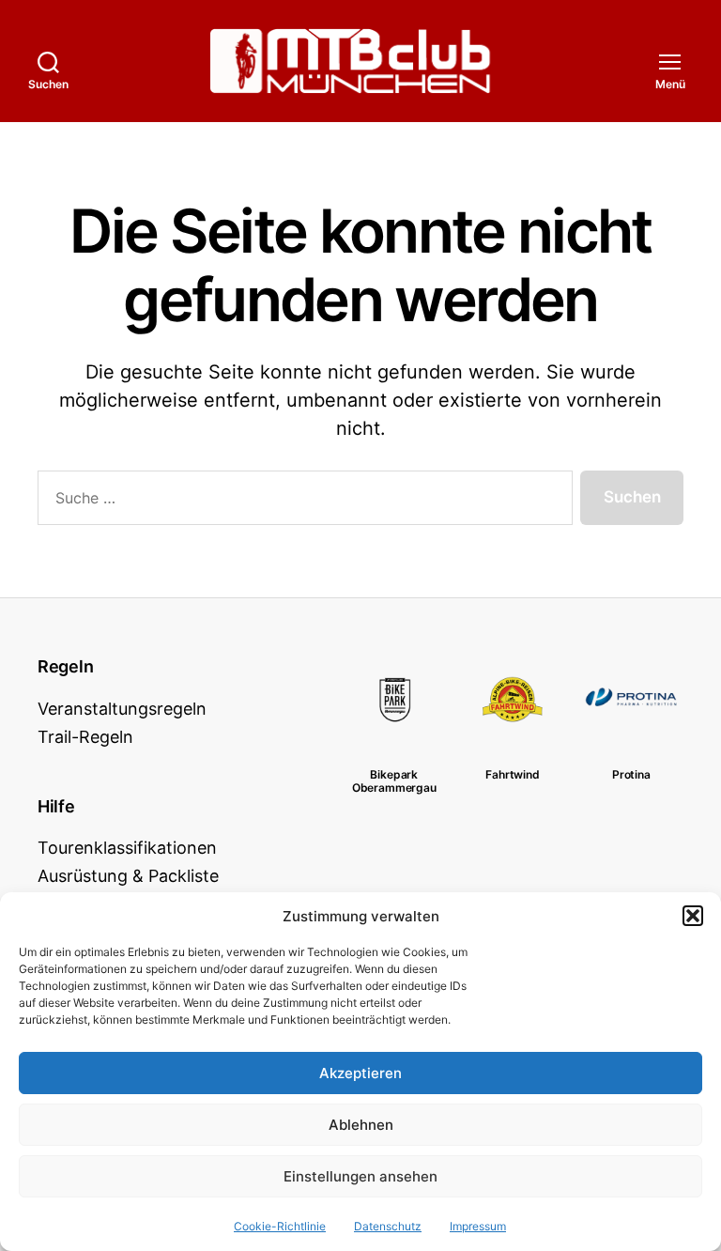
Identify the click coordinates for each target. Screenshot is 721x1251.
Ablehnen (361, 1125)
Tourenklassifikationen (127, 847)
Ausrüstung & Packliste (128, 876)
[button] (692, 915)
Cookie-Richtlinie (280, 1226)
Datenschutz (388, 1226)
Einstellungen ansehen (360, 1176)
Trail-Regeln (85, 737)
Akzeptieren (360, 1073)
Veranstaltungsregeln (122, 708)
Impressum (478, 1226)
